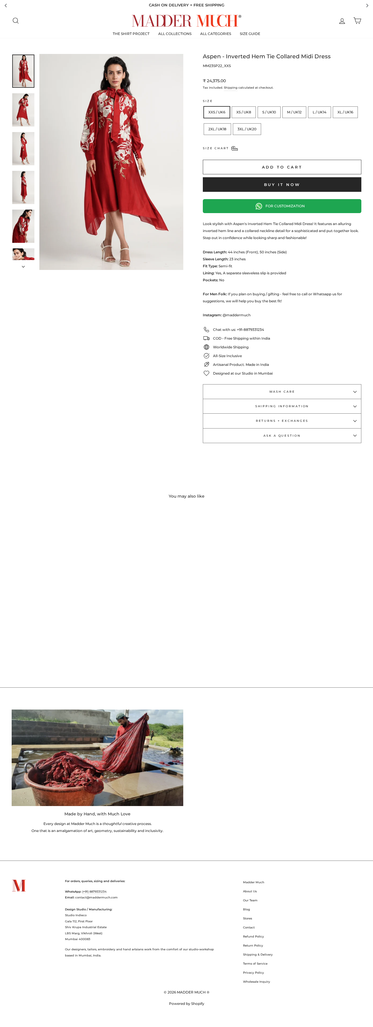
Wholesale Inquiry (256, 982)
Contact (249, 927)
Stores (247, 918)
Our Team (250, 900)
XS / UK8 (243, 112)
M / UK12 (294, 112)
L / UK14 (319, 112)
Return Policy (253, 945)
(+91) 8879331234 (94, 891)
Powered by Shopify (186, 1003)
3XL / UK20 (246, 129)
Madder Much (253, 882)
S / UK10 (269, 112)
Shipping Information (282, 406)
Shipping (230, 87)
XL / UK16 (345, 112)
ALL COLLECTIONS (174, 33)
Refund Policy (253, 936)
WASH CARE (282, 391)
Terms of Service (255, 963)
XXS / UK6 (216, 112)
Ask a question (281, 435)
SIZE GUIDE (250, 33)
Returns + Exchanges (282, 420)
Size (208, 101)
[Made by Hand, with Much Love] (97, 758)
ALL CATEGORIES (215, 33)
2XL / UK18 (217, 129)
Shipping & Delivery (258, 954)
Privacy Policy (253, 973)
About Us (250, 891)
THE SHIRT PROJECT (131, 33)
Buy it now (282, 184)
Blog (246, 909)
